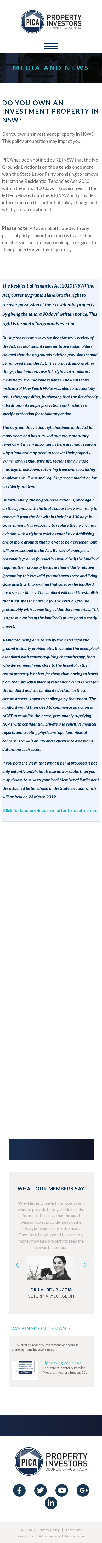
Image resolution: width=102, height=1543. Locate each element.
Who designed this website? (62, 1536)
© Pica (26, 1529)
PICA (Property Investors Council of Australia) (51, 21)
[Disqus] (51, 925)
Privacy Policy (48, 1529)
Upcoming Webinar (62, 1362)
